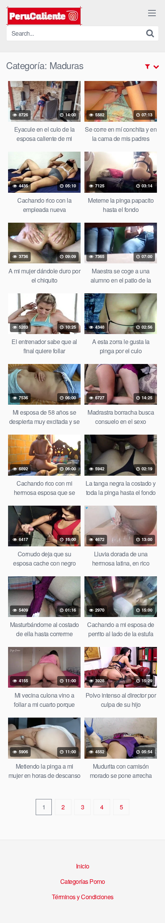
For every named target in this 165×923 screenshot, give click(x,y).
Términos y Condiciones (83, 896)
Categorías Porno (82, 881)
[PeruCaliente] (44, 16)
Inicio (82, 866)
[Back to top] (151, 906)
